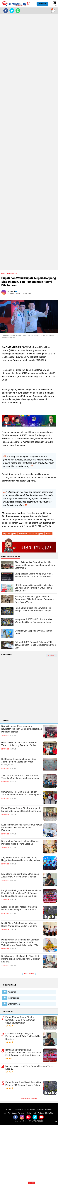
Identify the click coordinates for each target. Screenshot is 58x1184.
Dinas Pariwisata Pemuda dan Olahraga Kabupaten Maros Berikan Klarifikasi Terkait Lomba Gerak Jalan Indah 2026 (20, 942)
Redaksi (8, 1110)
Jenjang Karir (31, 1113)
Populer (42, 4)
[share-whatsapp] (18, 10)
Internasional (13, 998)
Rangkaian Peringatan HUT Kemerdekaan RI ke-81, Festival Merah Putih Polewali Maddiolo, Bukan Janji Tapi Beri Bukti (21, 893)
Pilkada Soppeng (36, 533)
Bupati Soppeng (12, 273)
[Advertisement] (29, 142)
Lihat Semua (29, 974)
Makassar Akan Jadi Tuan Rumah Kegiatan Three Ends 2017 (29, 1067)
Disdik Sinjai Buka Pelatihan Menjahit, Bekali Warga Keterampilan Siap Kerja (19, 924)
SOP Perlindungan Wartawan (14, 1113)
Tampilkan (50, 655)
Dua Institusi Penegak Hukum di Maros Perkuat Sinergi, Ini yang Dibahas (19, 842)
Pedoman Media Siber (46, 1113)
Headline (23, 533)
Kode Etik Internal (28, 1110)
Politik (48, 533)
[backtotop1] (56, 1121)
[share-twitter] (11, 10)
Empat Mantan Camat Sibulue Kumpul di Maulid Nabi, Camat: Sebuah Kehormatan (21, 809)
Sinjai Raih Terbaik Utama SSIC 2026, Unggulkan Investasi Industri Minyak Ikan (20, 859)
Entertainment (14, 1004)
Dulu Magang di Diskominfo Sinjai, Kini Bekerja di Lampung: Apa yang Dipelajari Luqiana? (20, 959)
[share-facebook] (5, 10)
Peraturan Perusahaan (44, 1110)
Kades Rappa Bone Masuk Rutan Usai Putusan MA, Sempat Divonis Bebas (19, 908)
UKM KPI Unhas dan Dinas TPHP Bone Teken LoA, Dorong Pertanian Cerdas (19, 744)
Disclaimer (17, 1110)
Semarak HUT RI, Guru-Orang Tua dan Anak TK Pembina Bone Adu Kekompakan (21, 793)
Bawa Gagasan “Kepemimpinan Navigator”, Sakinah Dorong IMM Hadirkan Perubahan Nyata (21, 729)
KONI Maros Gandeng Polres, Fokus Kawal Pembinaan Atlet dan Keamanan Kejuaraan (21, 827)
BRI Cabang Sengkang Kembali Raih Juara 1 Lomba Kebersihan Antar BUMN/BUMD (18, 762)
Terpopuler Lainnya (29, 1098)
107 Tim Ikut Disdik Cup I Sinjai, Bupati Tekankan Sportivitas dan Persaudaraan (20, 777)
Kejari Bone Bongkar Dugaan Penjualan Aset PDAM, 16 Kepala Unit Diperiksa (20, 875)
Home (3, 273)
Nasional (12, 992)
